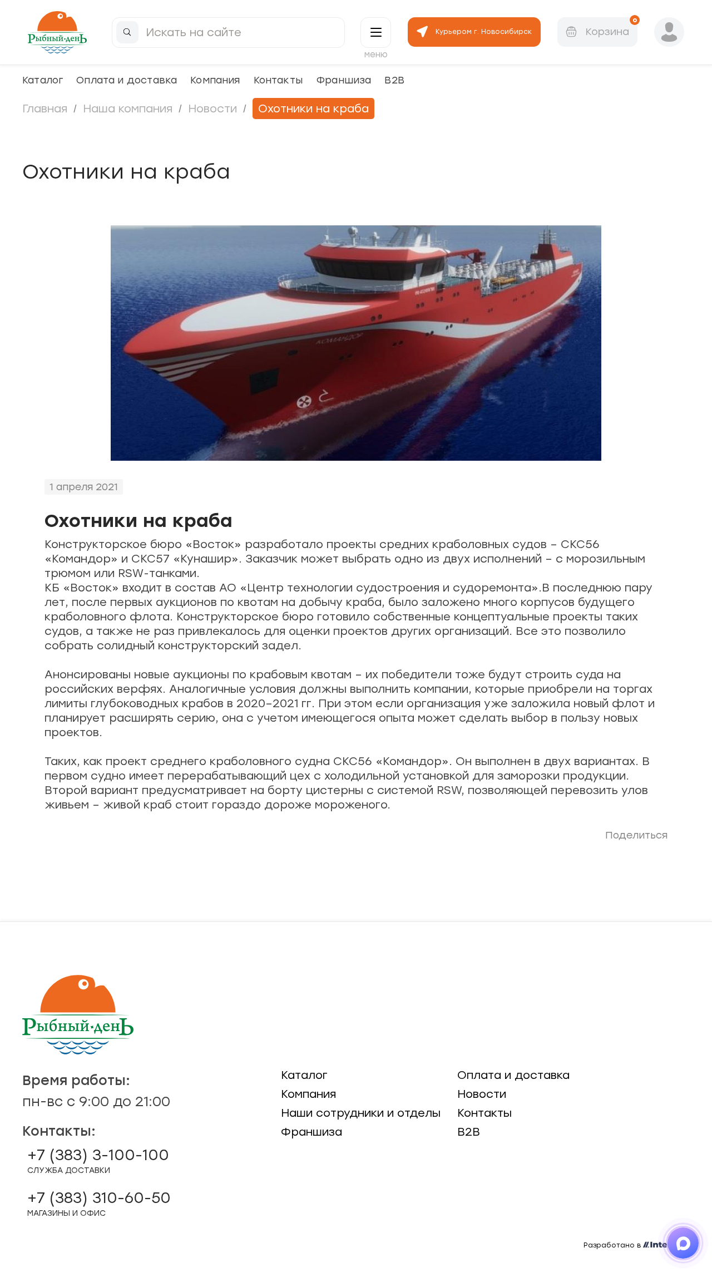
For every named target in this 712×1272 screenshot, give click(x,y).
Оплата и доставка (126, 80)
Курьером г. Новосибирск (484, 31)
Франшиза (343, 80)
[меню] (375, 32)
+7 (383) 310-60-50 (99, 1203)
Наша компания (127, 108)
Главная (44, 108)
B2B (394, 80)
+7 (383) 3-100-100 (98, 1160)
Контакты (278, 80)
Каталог (42, 80)
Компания (215, 80)
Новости (212, 108)
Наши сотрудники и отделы (361, 1113)
